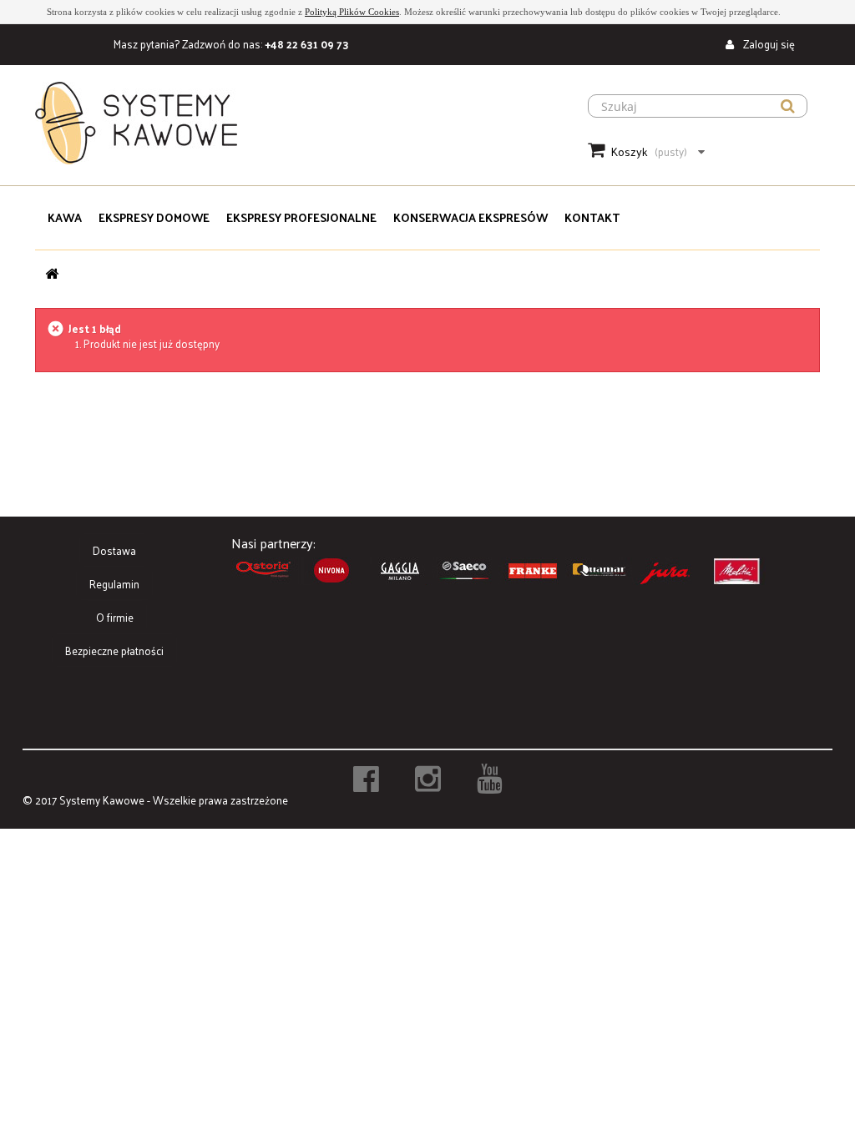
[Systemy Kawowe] (292, 123)
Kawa (65, 217)
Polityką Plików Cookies (352, 12)
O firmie (115, 617)
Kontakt (592, 217)
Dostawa (114, 550)
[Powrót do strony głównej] (52, 273)
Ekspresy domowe (154, 217)
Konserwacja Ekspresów (470, 217)
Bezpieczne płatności (114, 650)
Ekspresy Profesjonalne (301, 217)
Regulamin (114, 583)
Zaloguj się (768, 43)
